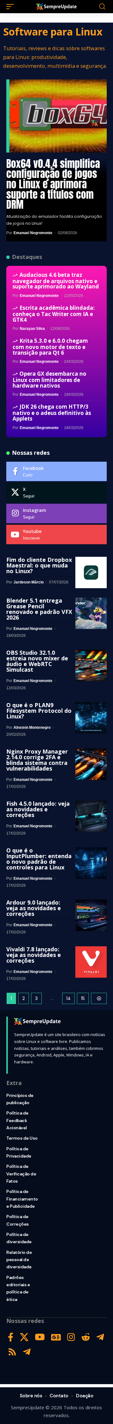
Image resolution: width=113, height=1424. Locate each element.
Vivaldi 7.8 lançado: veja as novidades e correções (33, 954)
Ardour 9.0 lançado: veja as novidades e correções (33, 908)
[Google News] (56, 1337)
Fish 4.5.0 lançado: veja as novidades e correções (38, 809)
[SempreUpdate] (56, 6)
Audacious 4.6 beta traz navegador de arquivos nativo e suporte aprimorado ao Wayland (56, 280)
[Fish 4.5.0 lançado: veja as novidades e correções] (91, 816)
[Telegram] (100, 1337)
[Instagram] (56, 513)
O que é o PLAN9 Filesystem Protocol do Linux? (39, 710)
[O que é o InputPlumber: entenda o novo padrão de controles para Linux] (91, 863)
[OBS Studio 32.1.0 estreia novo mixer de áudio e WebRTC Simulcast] (91, 665)
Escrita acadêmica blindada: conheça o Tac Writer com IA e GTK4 (54, 313)
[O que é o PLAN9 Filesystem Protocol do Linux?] (91, 717)
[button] (11, 6)
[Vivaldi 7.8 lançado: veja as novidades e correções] (91, 962)
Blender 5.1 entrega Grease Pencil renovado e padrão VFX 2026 (39, 609)
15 (83, 998)
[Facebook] (56, 471)
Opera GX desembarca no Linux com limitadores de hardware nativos (49, 379)
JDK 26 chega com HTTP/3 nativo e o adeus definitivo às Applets (52, 412)
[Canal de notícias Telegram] (26, 1352)
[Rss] (12, 1352)
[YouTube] (39, 1337)
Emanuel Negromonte (32, 233)
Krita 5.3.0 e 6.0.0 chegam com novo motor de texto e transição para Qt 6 (50, 346)
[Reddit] (86, 1337)
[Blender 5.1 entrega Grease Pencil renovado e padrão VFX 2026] (91, 613)
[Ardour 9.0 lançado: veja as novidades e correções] (91, 915)
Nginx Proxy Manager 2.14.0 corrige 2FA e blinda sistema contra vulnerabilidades (37, 760)
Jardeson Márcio (28, 582)
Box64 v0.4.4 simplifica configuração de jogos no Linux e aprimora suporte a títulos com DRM (53, 184)
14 (68, 998)
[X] (56, 492)
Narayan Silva (32, 328)
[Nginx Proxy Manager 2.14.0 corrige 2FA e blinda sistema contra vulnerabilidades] (91, 764)
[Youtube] (56, 534)
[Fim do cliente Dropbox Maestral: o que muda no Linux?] (91, 572)
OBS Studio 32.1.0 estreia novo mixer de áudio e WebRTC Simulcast (37, 661)
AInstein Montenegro (32, 727)
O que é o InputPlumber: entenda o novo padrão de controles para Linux (39, 858)
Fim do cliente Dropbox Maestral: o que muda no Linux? (39, 565)
